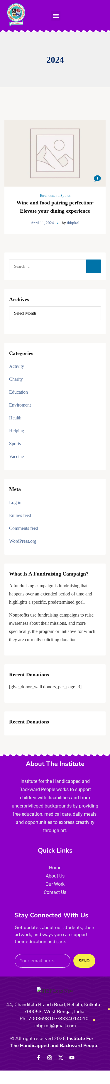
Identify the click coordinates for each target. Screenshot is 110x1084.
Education (18, 392)
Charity (16, 379)
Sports (65, 195)
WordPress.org (22, 541)
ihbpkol (73, 223)
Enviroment (49, 195)
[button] (55, 16)
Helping (16, 430)
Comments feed (23, 528)
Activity (16, 366)
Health (15, 417)
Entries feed (20, 515)
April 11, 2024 (42, 223)
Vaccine (16, 456)
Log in (15, 502)
